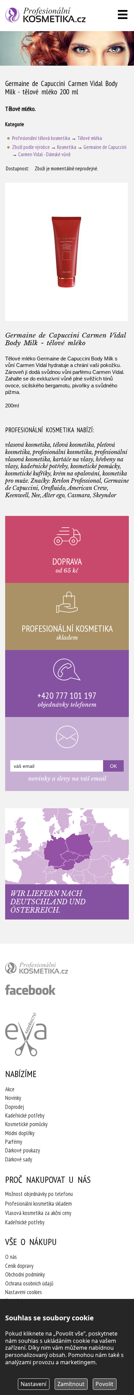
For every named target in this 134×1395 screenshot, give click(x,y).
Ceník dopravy (19, 1266)
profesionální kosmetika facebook (30, 989)
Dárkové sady (18, 1159)
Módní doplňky (19, 1133)
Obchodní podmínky (25, 1274)
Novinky (13, 1098)
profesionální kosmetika (48, 970)
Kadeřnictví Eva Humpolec (25, 1034)
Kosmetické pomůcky (26, 1124)
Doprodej (14, 1107)
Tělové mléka (89, 138)
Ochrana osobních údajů (29, 1283)
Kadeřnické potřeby (24, 1115)
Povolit (104, 1384)
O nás (11, 1257)
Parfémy (13, 1142)
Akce (9, 1089)
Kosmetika (66, 147)
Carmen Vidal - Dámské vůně (44, 154)
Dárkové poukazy (22, 1150)
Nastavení (33, 1384)
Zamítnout (71, 1384)
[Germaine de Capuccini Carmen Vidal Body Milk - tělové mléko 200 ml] (66, 252)
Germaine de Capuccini (104, 147)
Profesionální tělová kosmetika (41, 138)
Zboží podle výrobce (31, 147)
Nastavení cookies (23, 1292)
